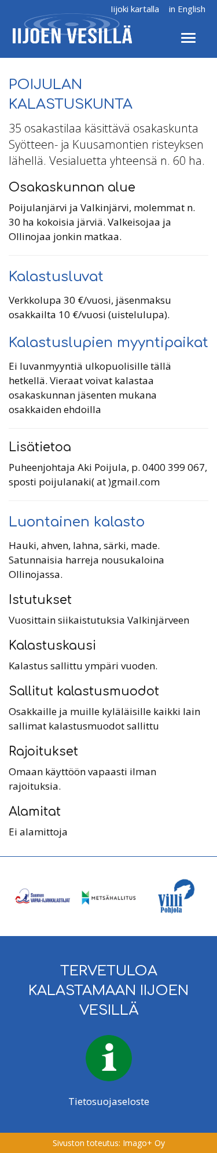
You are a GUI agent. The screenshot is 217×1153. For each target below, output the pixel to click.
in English (187, 8)
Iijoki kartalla (135, 8)
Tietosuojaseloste (108, 1101)
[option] (42, 896)
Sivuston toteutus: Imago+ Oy (109, 1142)
